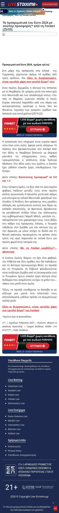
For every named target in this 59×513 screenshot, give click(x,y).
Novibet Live (14, 390)
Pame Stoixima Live (17, 416)
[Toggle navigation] (3, 4)
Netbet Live (14, 433)
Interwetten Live (16, 424)
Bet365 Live (14, 420)
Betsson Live (14, 429)
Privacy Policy (14, 450)
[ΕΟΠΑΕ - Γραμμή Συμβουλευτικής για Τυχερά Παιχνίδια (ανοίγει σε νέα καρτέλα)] (38, 487)
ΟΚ (55, 508)
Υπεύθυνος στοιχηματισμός (22, 455)
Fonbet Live (14, 399)
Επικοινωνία (14, 446)
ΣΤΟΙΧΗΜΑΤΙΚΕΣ (50, 4)
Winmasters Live (16, 403)
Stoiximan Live (15, 386)
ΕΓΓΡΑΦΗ (36, 129)
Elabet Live (13, 394)
